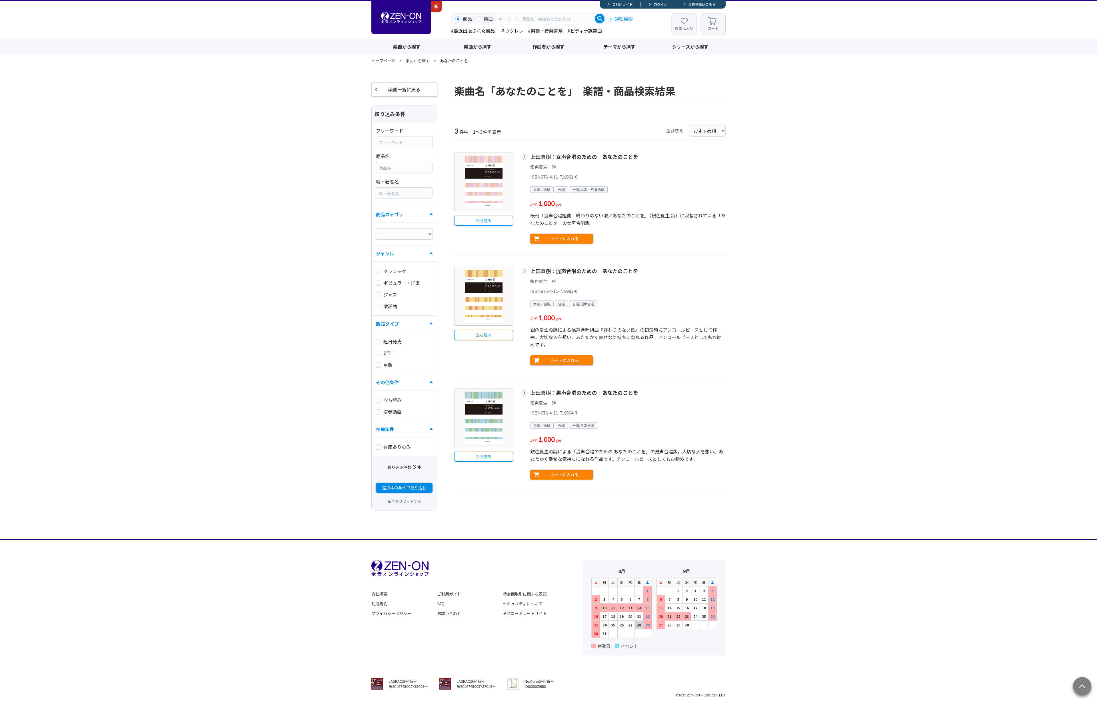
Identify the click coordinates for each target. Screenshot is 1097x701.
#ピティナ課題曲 (584, 30)
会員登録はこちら (702, 4)
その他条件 (387, 382)
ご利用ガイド (622, 4)
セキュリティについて (523, 603)
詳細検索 (623, 18)
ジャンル (385, 253)
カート (713, 28)
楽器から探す (407, 46)
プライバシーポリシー (391, 613)
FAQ (441, 603)
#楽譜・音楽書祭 (545, 30)
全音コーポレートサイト (525, 613)
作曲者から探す (548, 46)
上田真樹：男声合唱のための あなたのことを (584, 392)
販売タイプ (387, 323)
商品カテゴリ (389, 214)
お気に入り (684, 28)
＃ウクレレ (512, 30)
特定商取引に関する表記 (525, 594)
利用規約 (379, 603)
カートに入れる (564, 238)
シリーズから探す (690, 46)
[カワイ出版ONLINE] (436, 6)
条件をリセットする (404, 501)
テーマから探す (619, 46)
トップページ (383, 60)
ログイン (660, 4)
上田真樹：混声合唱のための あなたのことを (584, 271)
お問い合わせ (449, 613)
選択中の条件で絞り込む (404, 487)
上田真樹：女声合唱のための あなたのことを (584, 156)
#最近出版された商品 (473, 30)
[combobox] (546, 18)
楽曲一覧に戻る (404, 89)
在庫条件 (385, 429)
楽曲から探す (477, 46)
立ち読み (484, 220)
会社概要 (379, 594)
